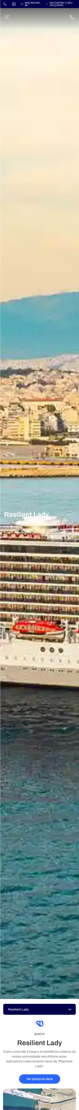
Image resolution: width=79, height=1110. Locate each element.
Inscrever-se (33, 4)
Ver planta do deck (40, 1079)
